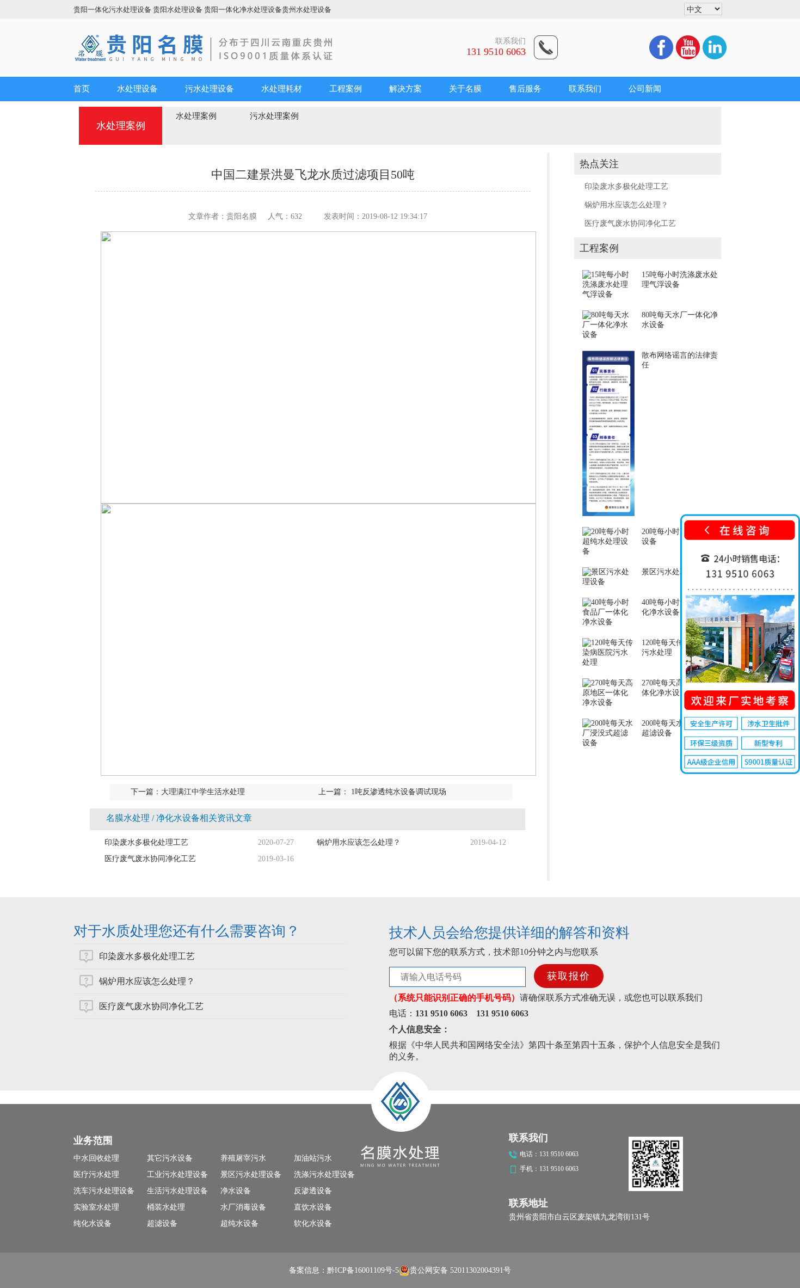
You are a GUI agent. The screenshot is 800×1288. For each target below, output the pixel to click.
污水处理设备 (209, 88)
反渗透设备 (313, 1191)
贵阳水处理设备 (177, 9)
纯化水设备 (92, 1223)
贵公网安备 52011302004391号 (460, 1270)
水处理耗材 (281, 88)
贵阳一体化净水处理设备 (243, 9)
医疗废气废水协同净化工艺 (630, 223)
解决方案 (405, 88)
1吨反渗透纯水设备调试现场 (397, 792)
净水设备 (235, 1191)
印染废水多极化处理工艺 (626, 186)
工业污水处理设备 (177, 1174)
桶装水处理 (166, 1207)
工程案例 (345, 88)
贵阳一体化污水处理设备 (112, 9)
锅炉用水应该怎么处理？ (626, 205)
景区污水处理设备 (672, 572)
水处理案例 (196, 116)
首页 (81, 88)
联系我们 (585, 88)
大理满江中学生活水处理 (203, 792)
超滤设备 (162, 1223)
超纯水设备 (239, 1223)
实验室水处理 (96, 1207)
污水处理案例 (274, 116)
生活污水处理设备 (177, 1191)
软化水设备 (313, 1223)
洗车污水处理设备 (103, 1191)
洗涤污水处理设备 (324, 1174)
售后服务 (525, 88)
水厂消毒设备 (243, 1207)
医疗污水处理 (96, 1174)
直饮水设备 (313, 1207)
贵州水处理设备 (306, 9)
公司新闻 (645, 88)
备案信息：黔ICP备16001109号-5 (344, 1270)
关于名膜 (465, 88)
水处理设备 (137, 88)
